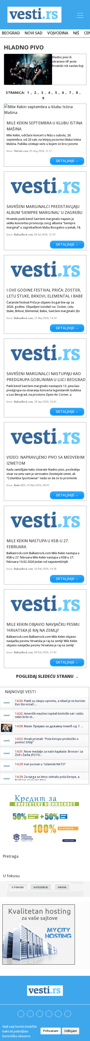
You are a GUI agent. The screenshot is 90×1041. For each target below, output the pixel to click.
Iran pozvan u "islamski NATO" (45, 764)
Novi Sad (33, 33)
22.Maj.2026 (41, 318)
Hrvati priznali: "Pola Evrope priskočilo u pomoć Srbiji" (46, 740)
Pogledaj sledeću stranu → (47, 676)
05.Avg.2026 (37, 150)
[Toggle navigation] (79, 14)
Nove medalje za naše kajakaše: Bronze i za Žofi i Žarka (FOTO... (49, 753)
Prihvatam (50, 1031)
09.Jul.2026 (41, 234)
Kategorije (41, 887)
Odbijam (70, 1031)
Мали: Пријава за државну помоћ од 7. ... (53, 726)
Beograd (11, 33)
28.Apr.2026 (41, 401)
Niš (76, 33)
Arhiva (62, 887)
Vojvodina (57, 33)
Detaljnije (67, 160)
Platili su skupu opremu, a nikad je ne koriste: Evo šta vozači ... (50, 702)
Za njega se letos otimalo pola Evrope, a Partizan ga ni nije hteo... (47, 778)
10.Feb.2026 (41, 568)
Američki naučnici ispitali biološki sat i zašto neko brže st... (49, 715)
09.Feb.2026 (41, 652)
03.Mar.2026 (34, 485)
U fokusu (18, 887)
